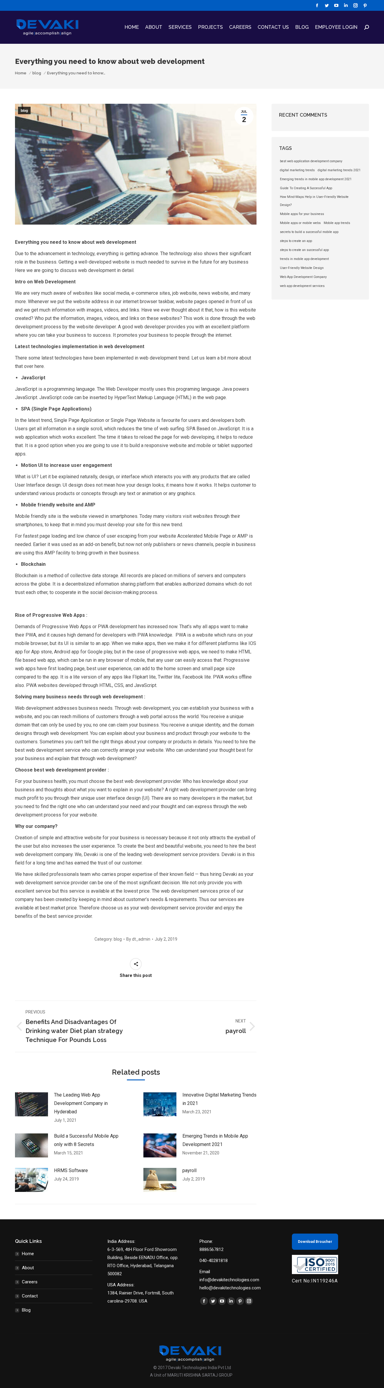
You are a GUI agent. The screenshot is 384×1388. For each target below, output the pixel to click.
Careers (30, 1282)
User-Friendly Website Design (302, 268)
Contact (30, 1296)
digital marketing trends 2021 (339, 170)
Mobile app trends (337, 223)
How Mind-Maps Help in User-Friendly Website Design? (314, 201)
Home (28, 1253)
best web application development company (311, 161)
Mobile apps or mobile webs (300, 223)
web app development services (302, 286)
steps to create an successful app (304, 250)
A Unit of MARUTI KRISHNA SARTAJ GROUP (191, 1375)
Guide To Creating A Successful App (306, 188)
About (28, 1267)
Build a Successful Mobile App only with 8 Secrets (86, 1140)
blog (24, 111)
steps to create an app (296, 241)
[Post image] (31, 1104)
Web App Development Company (303, 277)
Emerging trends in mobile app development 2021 (316, 179)
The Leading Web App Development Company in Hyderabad (81, 1103)
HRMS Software (71, 1170)
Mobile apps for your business (302, 214)
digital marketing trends (297, 170)
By (138, 939)
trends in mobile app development (304, 259)
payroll (189, 1170)
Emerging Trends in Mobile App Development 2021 (215, 1140)
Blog (26, 1310)
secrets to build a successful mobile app (309, 232)
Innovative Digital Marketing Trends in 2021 (219, 1099)
